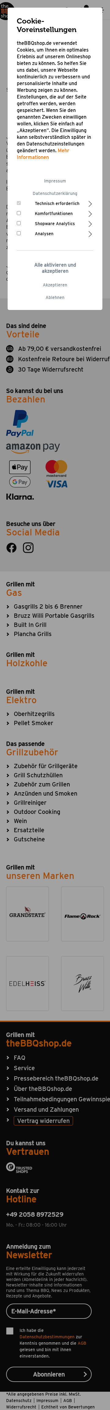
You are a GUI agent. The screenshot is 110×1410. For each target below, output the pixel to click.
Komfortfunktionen (54, 213)
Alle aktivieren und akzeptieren (55, 268)
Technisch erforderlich (57, 203)
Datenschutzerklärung (55, 193)
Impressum (55, 180)
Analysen (44, 233)
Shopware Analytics (55, 223)
